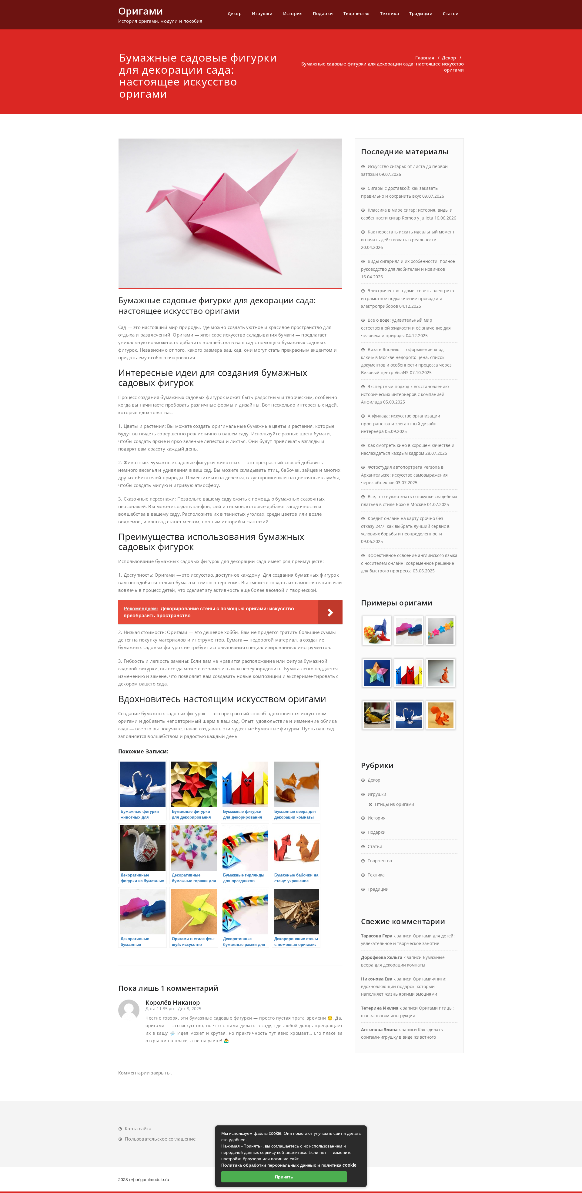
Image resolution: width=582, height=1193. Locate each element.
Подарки (323, 13)
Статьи (451, 13)
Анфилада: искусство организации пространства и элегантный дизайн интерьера (400, 423)
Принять (284, 1177)
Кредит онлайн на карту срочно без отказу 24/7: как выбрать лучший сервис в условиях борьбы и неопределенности (405, 526)
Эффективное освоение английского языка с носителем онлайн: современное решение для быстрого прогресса (409, 563)
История (293, 13)
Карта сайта (138, 1128)
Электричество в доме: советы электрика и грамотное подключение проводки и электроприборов (407, 298)
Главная (424, 58)
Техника (389, 13)
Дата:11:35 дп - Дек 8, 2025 (173, 1008)
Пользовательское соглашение (160, 1139)
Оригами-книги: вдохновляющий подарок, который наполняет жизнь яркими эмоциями (404, 986)
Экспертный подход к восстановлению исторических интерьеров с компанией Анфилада (405, 394)
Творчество (356, 13)
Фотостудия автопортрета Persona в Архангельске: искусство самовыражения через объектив (404, 474)
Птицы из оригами (394, 804)
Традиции (421, 13)
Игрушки (262, 13)
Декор (235, 13)
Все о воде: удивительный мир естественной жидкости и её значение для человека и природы (406, 327)
